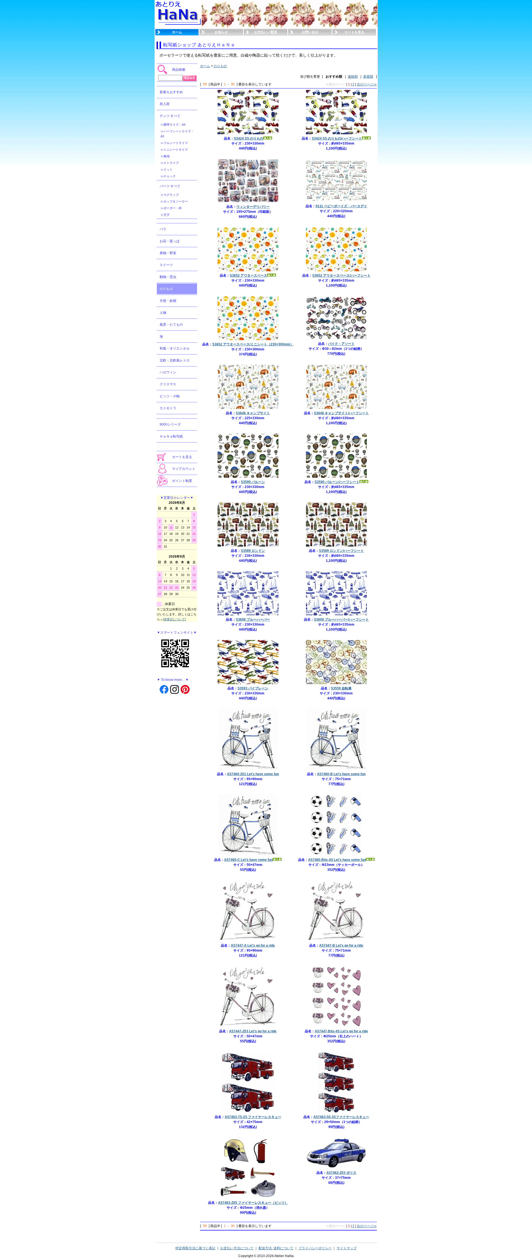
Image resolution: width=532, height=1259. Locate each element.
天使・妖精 (168, 301)
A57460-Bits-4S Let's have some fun (337, 860)
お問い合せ (310, 32)
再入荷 (165, 104)
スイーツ (166, 265)
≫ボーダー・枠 (171, 208)
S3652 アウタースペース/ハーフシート (341, 275)
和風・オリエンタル (175, 348)
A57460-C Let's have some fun (248, 860)
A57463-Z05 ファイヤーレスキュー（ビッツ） (253, 1203)
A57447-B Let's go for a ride (341, 945)
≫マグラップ (169, 194)
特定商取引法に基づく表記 (195, 1248)
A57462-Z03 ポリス (341, 1173)
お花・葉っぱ (170, 241)
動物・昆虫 (168, 277)
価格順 (353, 77)
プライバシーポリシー (315, 1248)
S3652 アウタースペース (248, 275)
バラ (163, 229)
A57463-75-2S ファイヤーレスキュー (253, 1117)
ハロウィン (168, 372)
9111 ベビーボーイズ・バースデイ (341, 206)
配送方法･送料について (276, 1248)
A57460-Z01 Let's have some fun (253, 774)
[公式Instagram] (174, 689)
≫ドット (166, 169)
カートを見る (354, 32)
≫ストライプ (169, 163)
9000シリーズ (170, 424)
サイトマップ (347, 1248)
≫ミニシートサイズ (174, 149)
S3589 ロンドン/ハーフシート (341, 551)
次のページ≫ (367, 84)
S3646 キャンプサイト (253, 413)
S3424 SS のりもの (248, 138)
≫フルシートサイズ (174, 143)
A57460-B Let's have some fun (341, 774)
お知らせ (221, 32)
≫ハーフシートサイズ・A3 (177, 134)
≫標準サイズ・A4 (172, 124)
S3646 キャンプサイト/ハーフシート (341, 413)
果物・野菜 (168, 253)
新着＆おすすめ (171, 92)
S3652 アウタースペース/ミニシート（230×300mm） (252, 344)
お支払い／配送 (265, 32)
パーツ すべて (170, 186)
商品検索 (178, 70)
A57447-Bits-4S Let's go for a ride (341, 1031)
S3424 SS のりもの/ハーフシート (337, 138)
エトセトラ (168, 408)
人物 (163, 313)
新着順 (368, 77)
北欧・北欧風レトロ (175, 360)
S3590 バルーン (253, 482)
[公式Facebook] (164, 689)
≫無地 (165, 156)
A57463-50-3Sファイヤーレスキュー (341, 1117)
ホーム (177, 32)
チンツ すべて (170, 116)
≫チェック (168, 176)
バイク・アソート (341, 344)
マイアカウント (183, 469)
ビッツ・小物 (170, 396)
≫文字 (165, 214)
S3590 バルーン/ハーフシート (336, 482)
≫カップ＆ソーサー (174, 201)
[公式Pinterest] (185, 689)
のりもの (166, 289)
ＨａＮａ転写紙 (171, 436)
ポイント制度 (182, 481)
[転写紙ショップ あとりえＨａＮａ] (178, 27)
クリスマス (168, 384)
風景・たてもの (171, 325)
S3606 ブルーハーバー (253, 619)
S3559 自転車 (341, 688)
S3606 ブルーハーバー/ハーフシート (341, 619)
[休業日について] (174, 619)
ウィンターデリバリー (253, 207)
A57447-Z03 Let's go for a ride (253, 1031)
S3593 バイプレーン (252, 688)
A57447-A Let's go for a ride (253, 945)
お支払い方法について (237, 1248)
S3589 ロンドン (253, 551)
